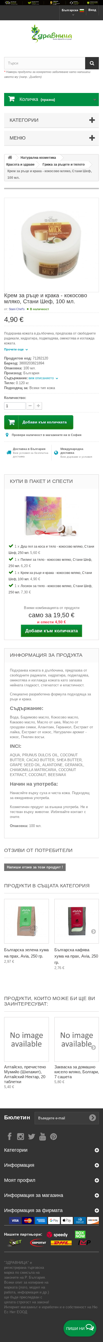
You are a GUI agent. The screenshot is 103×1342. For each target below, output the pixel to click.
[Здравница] (51, 2)
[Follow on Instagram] (20, 1136)
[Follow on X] (31, 1136)
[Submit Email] (92, 1118)
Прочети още (14, 349)
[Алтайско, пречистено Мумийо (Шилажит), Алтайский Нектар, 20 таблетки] (26, 1039)
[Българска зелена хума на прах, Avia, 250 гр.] (26, 921)
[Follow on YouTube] (42, 1136)
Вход (92, 10)
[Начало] (10, 157)
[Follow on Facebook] (9, 1136)
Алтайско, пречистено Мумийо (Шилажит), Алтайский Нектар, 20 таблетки (25, 1074)
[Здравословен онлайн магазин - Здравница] (51, 33)
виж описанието (42, 378)
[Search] (92, 63)
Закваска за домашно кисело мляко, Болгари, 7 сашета (76, 1071)
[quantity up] (30, 406)
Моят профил (19, 1180)
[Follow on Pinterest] (53, 1136)
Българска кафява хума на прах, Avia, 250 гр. (76, 956)
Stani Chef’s (17, 309)
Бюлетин (17, 1117)
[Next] (93, 931)
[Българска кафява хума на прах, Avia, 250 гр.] (76, 921)
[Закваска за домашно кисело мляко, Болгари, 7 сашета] (76, 1039)
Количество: (15, 398)
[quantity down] (38, 406)
